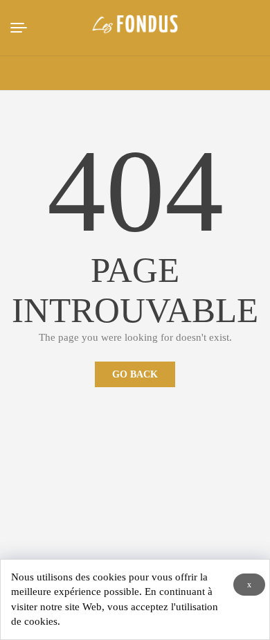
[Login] (202, 74)
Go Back (135, 374)
